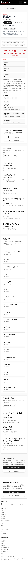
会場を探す (3, 533)
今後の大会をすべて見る (10, 155)
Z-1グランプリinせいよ (11, 224)
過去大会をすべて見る (9, 405)
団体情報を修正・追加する (14, 467)
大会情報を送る (15, 492)
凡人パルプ (7, 349)
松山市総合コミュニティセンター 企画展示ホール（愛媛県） (14, 180)
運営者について (4, 542)
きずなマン (7, 259)
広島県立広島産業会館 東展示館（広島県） (13, 446)
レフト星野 (7, 342)
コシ (5, 274)
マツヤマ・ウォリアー (10, 304)
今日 (2, 511)
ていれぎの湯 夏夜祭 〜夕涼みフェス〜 (13, 212)
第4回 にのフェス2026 (10, 188)
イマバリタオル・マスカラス (12, 252)
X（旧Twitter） (19, 22)
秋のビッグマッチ (9, 175)
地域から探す (4, 514)
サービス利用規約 (5, 549)
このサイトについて (5, 540)
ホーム (3, 8)
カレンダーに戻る (7, 19)
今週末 (2, 512)
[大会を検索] (20, 2)
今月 (2, 524)
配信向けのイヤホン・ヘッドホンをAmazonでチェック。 (15, 54)
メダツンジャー (8, 327)
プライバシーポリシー (6, 553)
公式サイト (8, 22)
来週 (2, 522)
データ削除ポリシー (5, 551)
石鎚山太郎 (7, 364)
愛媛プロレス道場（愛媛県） (11, 168)
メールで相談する (14, 140)
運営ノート (3, 543)
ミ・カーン (7, 312)
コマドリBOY (8, 282)
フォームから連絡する (14, 137)
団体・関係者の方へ (5, 520)
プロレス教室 (7, 163)
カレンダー (3, 518)
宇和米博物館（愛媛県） (10, 229)
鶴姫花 (6, 379)
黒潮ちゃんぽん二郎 (9, 387)
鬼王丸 (6, 372)
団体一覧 (9, 8)
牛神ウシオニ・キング (10, 357)
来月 (2, 525)
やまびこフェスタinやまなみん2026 (14, 200)
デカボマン (7, 289)
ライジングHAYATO (9, 334)
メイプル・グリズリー (10, 319)
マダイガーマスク (9, 297)
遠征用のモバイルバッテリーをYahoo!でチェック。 (15, 50)
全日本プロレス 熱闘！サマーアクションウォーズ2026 (14, 440)
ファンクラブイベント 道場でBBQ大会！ (13, 414)
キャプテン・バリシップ (11, 267)
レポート (3, 545)
